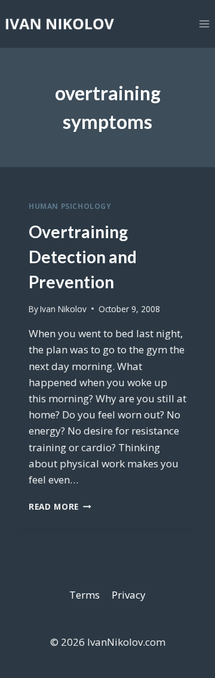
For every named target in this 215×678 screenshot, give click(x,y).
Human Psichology (70, 206)
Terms (84, 595)
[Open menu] (204, 23)
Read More (60, 506)
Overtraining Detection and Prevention (83, 256)
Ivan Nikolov (63, 309)
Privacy (129, 595)
